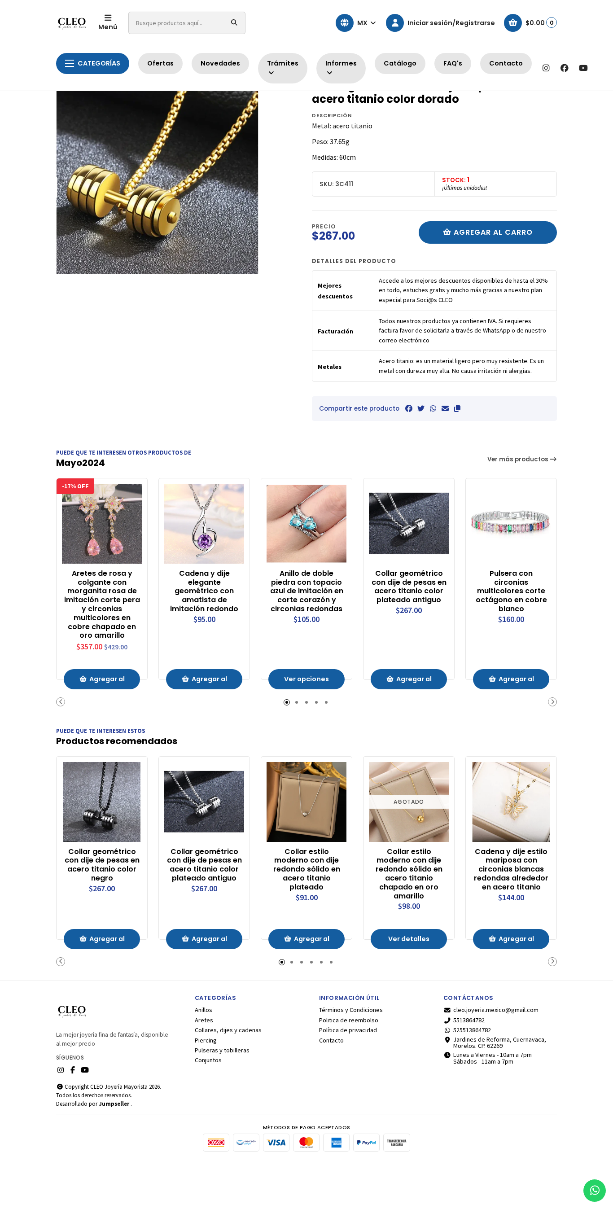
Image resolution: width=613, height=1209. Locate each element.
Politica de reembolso (348, 1020)
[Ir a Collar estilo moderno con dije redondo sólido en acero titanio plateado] (306, 802)
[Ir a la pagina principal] (72, 23)
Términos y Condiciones (351, 1010)
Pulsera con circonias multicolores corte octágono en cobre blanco (511, 591)
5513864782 (469, 1020)
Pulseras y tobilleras (222, 1050)
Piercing (206, 1040)
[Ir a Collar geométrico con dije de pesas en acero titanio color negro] (102, 802)
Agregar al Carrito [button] (107, 682)
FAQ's (452, 63)
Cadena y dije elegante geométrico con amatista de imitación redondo (204, 591)
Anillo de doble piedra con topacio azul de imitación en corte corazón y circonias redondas (306, 591)
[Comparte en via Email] (445, 408)
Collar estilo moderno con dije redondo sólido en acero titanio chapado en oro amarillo (409, 874)
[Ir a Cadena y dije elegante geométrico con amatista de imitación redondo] (204, 523)
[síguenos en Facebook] (564, 68)
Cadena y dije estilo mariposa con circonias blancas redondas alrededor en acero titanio (511, 869)
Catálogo (400, 63)
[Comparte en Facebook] (408, 408)
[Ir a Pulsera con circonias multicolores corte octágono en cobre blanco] (511, 523)
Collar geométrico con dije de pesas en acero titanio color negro (102, 865)
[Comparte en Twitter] (420, 408)
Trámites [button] (282, 63)
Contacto (506, 63)
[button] (457, 408)
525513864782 (472, 1030)
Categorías (99, 63)
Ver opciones (306, 679)
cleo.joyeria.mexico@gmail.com (496, 1010)
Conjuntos (208, 1060)
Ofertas (160, 63)
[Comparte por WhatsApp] (433, 408)
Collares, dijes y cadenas (228, 1030)
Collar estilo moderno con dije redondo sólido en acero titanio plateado (306, 869)
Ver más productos (518, 459)
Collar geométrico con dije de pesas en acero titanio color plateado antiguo (409, 586)
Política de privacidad (348, 1030)
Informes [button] (341, 63)
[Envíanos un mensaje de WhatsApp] (594, 1190)
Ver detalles (408, 938)
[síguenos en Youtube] (583, 68)
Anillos (203, 1010)
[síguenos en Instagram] (546, 68)
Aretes (204, 1020)
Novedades (220, 63)
